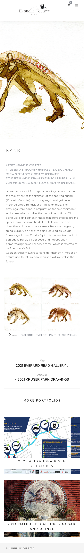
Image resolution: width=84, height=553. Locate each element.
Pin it (52, 335)
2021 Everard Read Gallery (41, 365)
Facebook (27, 335)
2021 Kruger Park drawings (43, 379)
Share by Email (67, 335)
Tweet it (41, 335)
